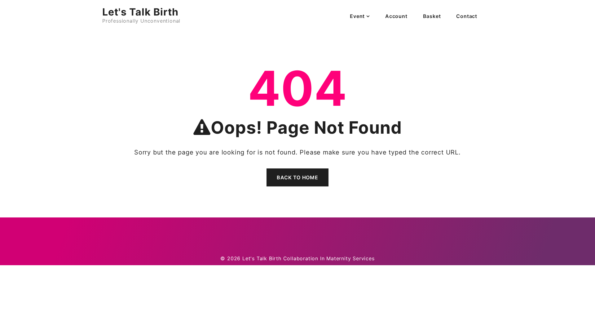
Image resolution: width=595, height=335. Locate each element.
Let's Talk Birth (140, 12)
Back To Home (297, 177)
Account (396, 16)
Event (357, 16)
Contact (466, 16)
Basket (432, 16)
